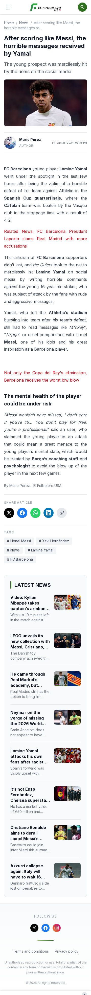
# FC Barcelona (20, 559)
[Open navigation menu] (8, 7)
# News (13, 550)
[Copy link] (62, 513)
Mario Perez (30, 139)
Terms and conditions (31, 951)
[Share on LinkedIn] (48, 513)
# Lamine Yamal (40, 550)
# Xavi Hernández (54, 541)
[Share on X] (9, 513)
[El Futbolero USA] (46, 7)
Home (9, 23)
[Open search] (82, 7)
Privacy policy (66, 951)
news (24, 23)
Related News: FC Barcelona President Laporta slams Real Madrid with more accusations (45, 239)
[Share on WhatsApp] (35, 513)
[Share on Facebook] (22, 513)
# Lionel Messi (19, 541)
